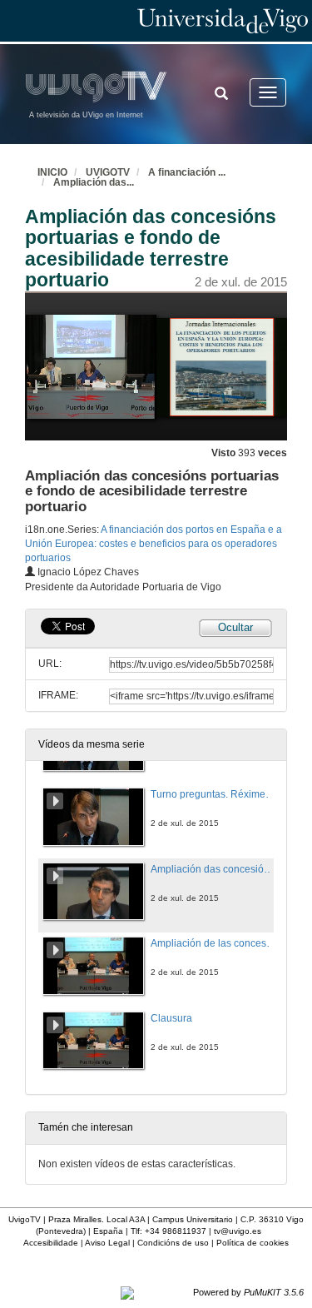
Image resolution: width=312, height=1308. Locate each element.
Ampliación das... (93, 182)
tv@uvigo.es (237, 1231)
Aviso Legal (107, 1242)
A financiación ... (186, 172)
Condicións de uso (173, 1242)
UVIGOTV (108, 172)
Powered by (248, 1292)
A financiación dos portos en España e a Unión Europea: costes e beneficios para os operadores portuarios (153, 544)
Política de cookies (252, 1242)
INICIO (52, 172)
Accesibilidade (50, 1242)
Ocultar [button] (235, 627)
